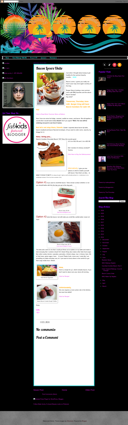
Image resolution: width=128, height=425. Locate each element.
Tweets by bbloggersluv (105, 187)
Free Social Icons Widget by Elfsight (112, 68)
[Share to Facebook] (47, 322)
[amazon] (120, 65)
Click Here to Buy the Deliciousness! (79, 154)
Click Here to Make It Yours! (64, 246)
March (104, 286)
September (106, 248)
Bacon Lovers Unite (108, 273)
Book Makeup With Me (19, 58)
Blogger (84, 421)
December (105, 239)
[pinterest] (114, 65)
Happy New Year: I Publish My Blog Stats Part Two (115, 90)
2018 (102, 219)
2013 (102, 234)
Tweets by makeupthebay (106, 182)
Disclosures (53, 58)
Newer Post (39, 390)
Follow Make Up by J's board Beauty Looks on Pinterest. (51, 404)
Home (7, 58)
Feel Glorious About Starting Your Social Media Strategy (116, 144)
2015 (102, 228)
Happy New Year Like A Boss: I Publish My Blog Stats (116, 104)
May (104, 280)
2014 (102, 231)
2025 (102, 213)
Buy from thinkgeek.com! (64, 212)
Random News (106, 260)
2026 (102, 210)
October (105, 245)
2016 (102, 225)
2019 (102, 216)
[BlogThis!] (43, 322)
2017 (102, 222)
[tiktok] (110, 65)
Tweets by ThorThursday (106, 192)
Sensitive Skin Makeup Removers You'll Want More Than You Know (115, 168)
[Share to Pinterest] (49, 322)
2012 (102, 237)
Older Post (89, 390)
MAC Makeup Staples (109, 263)
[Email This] (41, 322)
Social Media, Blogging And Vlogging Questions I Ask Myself (115, 117)
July (103, 254)
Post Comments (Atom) (49, 394)
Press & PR (33, 58)
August (104, 251)
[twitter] (104, 65)
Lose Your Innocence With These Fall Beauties (115, 157)
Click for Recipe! (64, 276)
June (104, 257)
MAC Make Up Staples (109, 276)
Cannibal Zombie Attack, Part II (112, 266)
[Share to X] (45, 322)
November (105, 242)
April (104, 283)
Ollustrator (70, 421)
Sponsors (43, 58)
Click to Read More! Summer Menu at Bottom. (50, 114)
